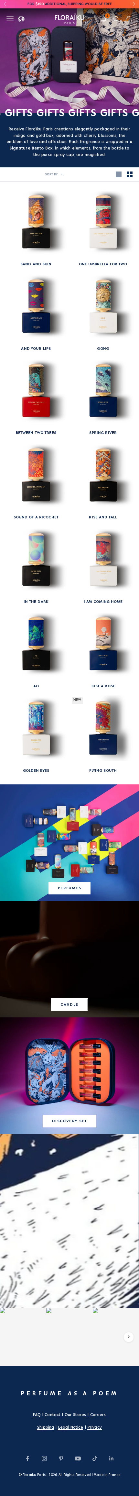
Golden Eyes (36, 771)
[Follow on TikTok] (94, 1458)
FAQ (36, 1415)
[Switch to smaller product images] (130, 174)
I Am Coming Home (103, 602)
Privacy (94, 1427)
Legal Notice (70, 1427)
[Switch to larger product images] (119, 174)
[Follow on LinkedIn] (111, 1458)
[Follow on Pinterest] (61, 1458)
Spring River (103, 433)
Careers (98, 1415)
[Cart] (128, 19)
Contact (52, 1415)
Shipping (45, 1427)
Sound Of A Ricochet (36, 517)
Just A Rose (103, 686)
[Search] (116, 19)
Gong (103, 349)
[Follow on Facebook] (27, 1458)
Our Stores (75, 1415)
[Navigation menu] (10, 18)
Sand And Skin (36, 264)
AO (36, 686)
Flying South (103, 771)
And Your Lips (36, 349)
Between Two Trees (36, 433)
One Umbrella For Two (103, 264)
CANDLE (69, 1005)
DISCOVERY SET (69, 1121)
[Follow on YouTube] (78, 1458)
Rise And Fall (103, 517)
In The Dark (36, 602)
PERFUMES (69, 888)
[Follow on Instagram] (44, 1458)
